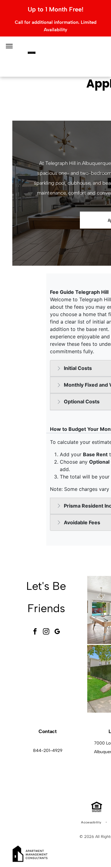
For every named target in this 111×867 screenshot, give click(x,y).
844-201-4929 (47, 750)
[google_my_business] (57, 632)
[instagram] (46, 632)
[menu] (9, 46)
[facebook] (35, 632)
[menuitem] (91, 822)
